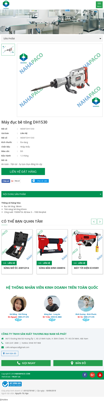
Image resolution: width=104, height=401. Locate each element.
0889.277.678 (55, 317)
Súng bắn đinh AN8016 (52, 267)
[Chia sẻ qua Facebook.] (5, 181)
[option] (52, 22)
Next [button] (97, 222)
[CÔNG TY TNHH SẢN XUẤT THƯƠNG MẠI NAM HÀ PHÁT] (6, 4)
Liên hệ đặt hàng (23, 171)
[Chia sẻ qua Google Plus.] (16, 181)
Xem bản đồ (11, 353)
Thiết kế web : (6, 376)
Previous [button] (91, 222)
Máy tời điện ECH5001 (86, 267)
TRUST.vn (16, 376)
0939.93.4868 (23, 317)
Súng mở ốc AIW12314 (16, 267)
